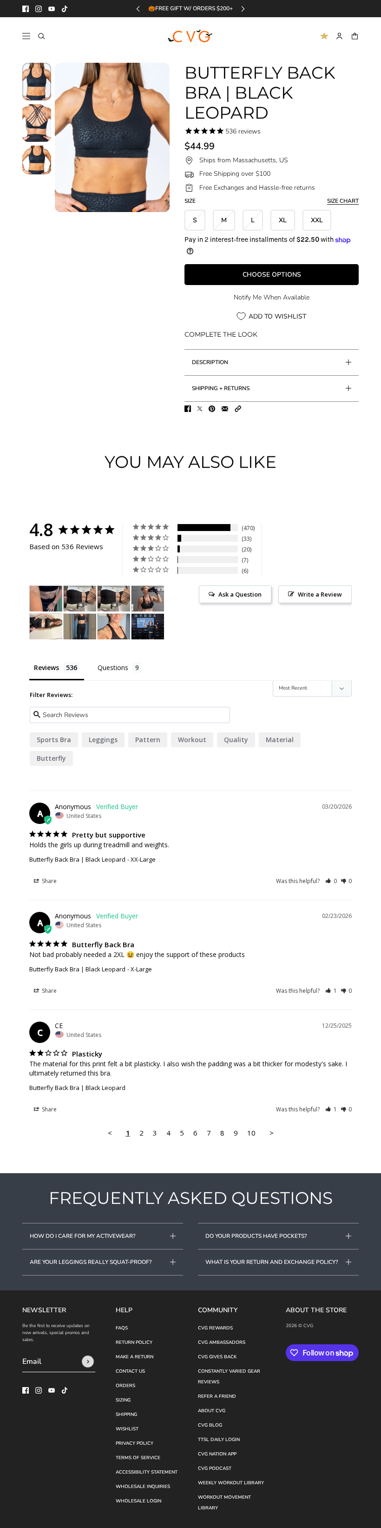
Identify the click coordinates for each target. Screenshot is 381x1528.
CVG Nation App (217, 1454)
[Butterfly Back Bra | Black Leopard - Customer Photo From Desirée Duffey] (46, 626)
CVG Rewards (215, 1328)
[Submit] (88, 1361)
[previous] (138, 8)
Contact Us (130, 1371)
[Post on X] (200, 409)
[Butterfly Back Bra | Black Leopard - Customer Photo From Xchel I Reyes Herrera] (147, 626)
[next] (243, 8)
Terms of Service (138, 1458)
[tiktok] (64, 9)
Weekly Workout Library (231, 1483)
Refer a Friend (217, 1396)
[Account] (339, 36)
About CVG (211, 1411)
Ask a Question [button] (240, 594)
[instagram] (38, 9)
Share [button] (48, 881)
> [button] (271, 1132)
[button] (238, 409)
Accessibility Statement (146, 1472)
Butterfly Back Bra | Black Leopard (77, 859)
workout (192, 739)
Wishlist (127, 1429)
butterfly (51, 758)
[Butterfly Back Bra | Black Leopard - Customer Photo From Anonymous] (80, 626)
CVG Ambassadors (221, 1342)
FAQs (122, 1328)
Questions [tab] (113, 667)
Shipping (126, 1414)
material (280, 739)
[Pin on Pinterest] (212, 409)
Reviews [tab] (46, 667)
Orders (125, 1385)
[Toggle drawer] (26, 36)
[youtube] (51, 9)
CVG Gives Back (217, 1357)
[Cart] (355, 36)
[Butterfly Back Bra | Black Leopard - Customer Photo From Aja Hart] (114, 626)
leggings (103, 739)
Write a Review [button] (320, 594)
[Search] (42, 36)
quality (236, 739)
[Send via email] (225, 409)
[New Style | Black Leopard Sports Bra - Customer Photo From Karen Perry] (46, 598)
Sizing (123, 1400)
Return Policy (134, 1342)
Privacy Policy (134, 1443)
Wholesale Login (138, 1501)
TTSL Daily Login (219, 1439)
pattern (147, 739)
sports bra (54, 739)
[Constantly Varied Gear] (190, 36)
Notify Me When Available (271, 297)
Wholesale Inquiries (143, 1486)
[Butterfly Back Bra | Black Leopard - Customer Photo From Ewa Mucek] (80, 598)
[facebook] (25, 9)
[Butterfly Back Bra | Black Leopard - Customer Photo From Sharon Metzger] (147, 598)
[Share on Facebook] (188, 409)
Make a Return (134, 1357)
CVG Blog (210, 1425)
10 (251, 1132)
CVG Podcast (214, 1468)
